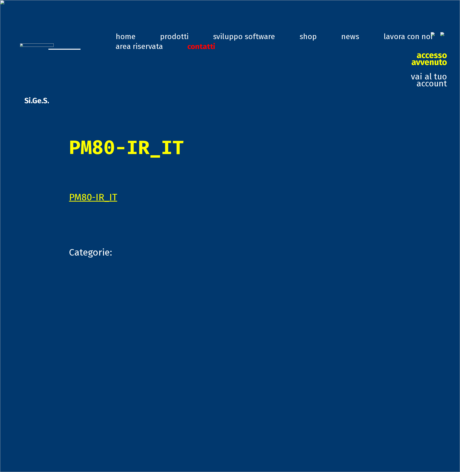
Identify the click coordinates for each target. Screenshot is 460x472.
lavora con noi (408, 36)
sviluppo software (244, 36)
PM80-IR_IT (93, 197)
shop (308, 36)
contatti (201, 46)
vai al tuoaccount (429, 69)
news (350, 36)
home (126, 36)
